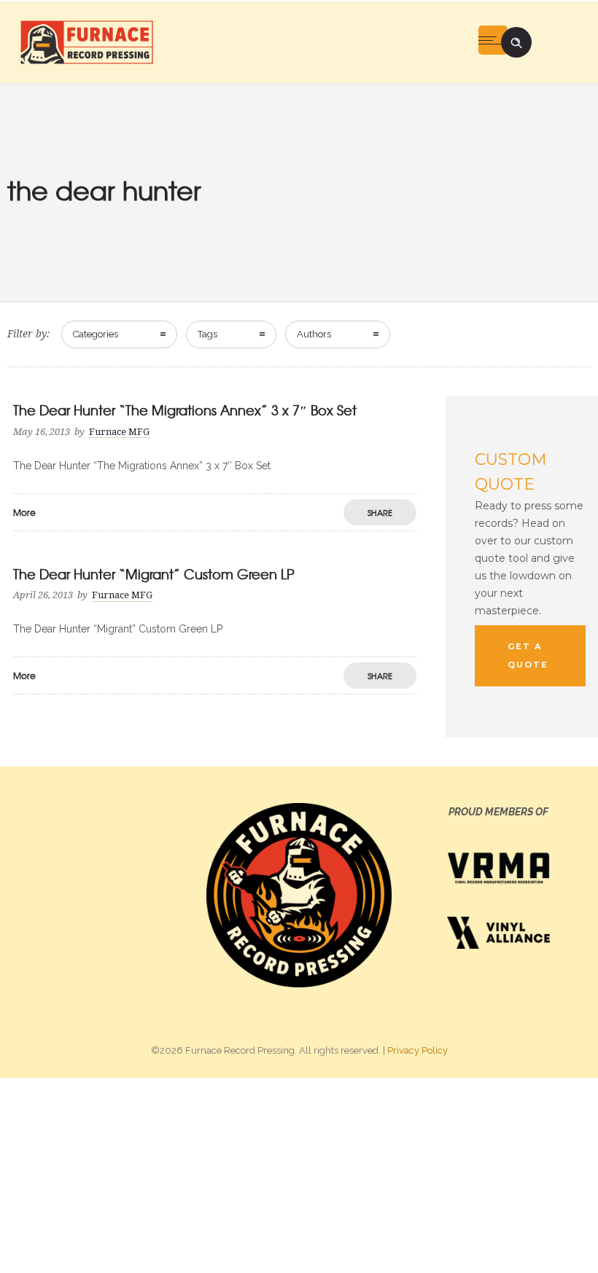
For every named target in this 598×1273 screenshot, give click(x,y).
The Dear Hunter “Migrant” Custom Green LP (154, 574)
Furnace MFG (119, 431)
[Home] (86, 41)
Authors (314, 334)
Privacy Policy (417, 1050)
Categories (95, 334)
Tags (207, 334)
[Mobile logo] (299, 1174)
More (24, 512)
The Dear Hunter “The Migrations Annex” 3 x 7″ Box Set (185, 410)
